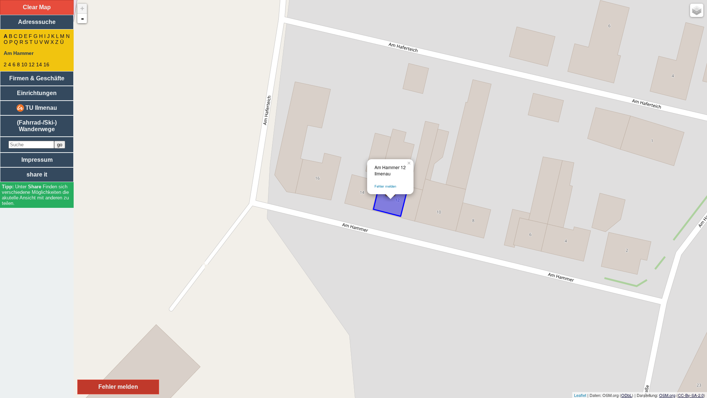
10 (24, 64)
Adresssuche (37, 22)
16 (46, 64)
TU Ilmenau (40, 108)
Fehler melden (385, 186)
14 (39, 64)
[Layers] (696, 10)
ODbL (626, 395)
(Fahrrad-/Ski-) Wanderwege (37, 125)
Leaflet (580, 395)
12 (32, 64)
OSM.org (667, 395)
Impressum (37, 160)
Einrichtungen (37, 93)
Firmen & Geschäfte (36, 78)
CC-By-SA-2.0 (691, 395)
